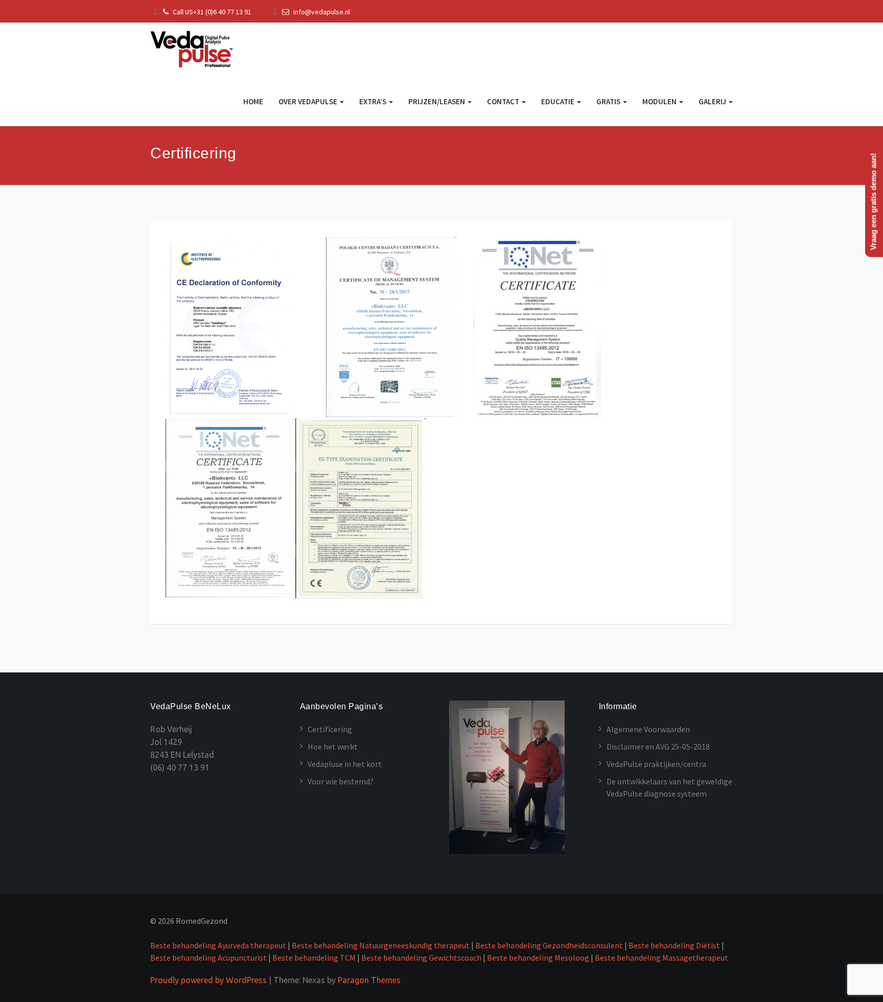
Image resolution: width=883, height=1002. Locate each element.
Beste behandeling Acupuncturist (208, 957)
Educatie (558, 101)
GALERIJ (713, 101)
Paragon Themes (369, 980)
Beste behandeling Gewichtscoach (421, 957)
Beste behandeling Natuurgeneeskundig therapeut (381, 945)
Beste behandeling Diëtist (674, 945)
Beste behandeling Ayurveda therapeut (218, 945)
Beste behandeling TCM (314, 957)
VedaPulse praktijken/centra (656, 764)
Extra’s (373, 101)
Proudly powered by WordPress (208, 980)
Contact (504, 101)
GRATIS (609, 101)
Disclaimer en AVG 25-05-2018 (658, 746)
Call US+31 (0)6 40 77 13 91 (211, 11)
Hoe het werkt (333, 746)
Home (253, 101)
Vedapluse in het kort (345, 764)
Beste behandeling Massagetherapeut (661, 957)
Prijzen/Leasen (437, 101)
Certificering (330, 729)
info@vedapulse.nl (321, 11)
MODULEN (660, 101)
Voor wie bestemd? (341, 781)
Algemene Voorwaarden (648, 729)
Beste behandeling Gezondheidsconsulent (549, 945)
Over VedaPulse (308, 101)
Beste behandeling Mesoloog (538, 957)
